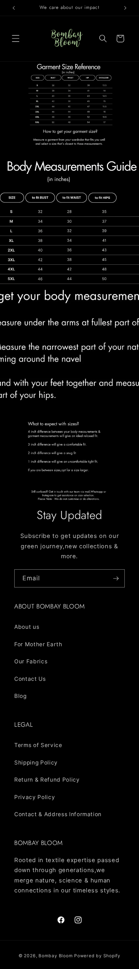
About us (26, 626)
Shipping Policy (36, 762)
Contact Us (30, 678)
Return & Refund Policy (47, 779)
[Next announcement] (125, 8)
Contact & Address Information (58, 814)
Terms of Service (38, 745)
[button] (15, 38)
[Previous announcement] (14, 8)
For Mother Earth (38, 644)
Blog (20, 696)
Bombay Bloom (55, 955)
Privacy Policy (34, 797)
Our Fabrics (30, 661)
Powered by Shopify (97, 955)
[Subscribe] (115, 578)
